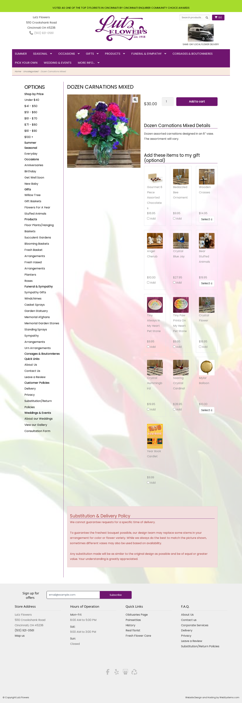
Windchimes (32, 298)
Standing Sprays (35, 329)
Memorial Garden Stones (41, 323)
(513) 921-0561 (43, 33)
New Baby (31, 184)
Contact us (188, 620)
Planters (30, 275)
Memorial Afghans (37, 317)
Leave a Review (35, 377)
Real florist (133, 630)
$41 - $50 (30, 106)
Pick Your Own (26, 63)
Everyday (30, 154)
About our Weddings (38, 419)
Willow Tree (32, 195)
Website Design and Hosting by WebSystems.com (212, 697)
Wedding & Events (57, 63)
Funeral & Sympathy (146, 54)
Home (18, 71)
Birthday (30, 171)
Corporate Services (194, 625)
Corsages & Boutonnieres (193, 54)
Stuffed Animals (35, 214)
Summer (21, 54)
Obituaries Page (137, 615)
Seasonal (40, 54)
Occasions (66, 54)
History (130, 625)
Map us (20, 636)
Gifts (90, 54)
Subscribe (116, 595)
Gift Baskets (32, 201)
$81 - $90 (30, 131)
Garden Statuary (36, 311)
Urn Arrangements (37, 348)
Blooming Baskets (36, 244)
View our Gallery (35, 425)
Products (112, 54)
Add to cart (197, 101)
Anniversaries (33, 165)
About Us (30, 365)
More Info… (86, 63)
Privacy (29, 395)
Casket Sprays (34, 305)
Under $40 (31, 100)
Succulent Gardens (37, 237)
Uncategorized (30, 71)
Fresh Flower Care (138, 636)
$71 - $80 (30, 125)
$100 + (28, 137)
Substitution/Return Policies (200, 646)
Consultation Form (37, 431)
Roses (28, 281)
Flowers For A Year (37, 207)
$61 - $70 (30, 118)
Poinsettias (133, 620)
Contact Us (32, 371)
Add (152, 219)
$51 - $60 (30, 112)
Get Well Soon (34, 177)
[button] (135, 100)
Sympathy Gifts (35, 292)
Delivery (30, 389)
